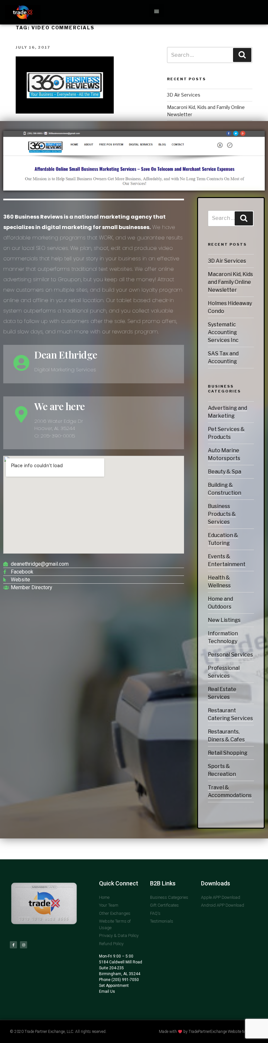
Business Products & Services (222, 514)
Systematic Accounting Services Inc (223, 332)
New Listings (224, 620)
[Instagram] (23, 944)
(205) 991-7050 (124, 979)
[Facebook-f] (13, 944)
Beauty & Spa (224, 471)
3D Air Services (227, 261)
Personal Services (230, 655)
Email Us (107, 991)
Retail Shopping (227, 753)
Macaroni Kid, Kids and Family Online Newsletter (230, 282)
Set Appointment (114, 985)
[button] (156, 10)
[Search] (244, 218)
